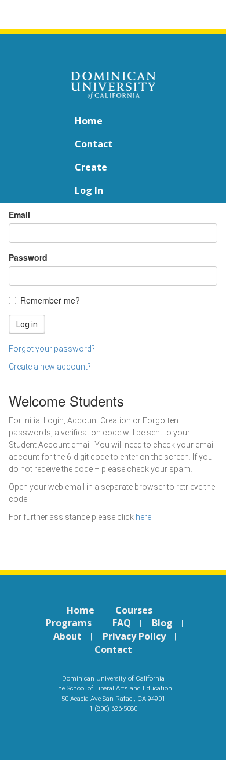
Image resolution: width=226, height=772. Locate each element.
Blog (162, 622)
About (67, 636)
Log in (89, 190)
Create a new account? (50, 366)
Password (28, 257)
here (143, 517)
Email (19, 214)
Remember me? (50, 300)
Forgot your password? (52, 348)
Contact (93, 144)
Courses (133, 610)
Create (91, 167)
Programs (69, 622)
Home (89, 120)
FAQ (121, 622)
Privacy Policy (134, 636)
